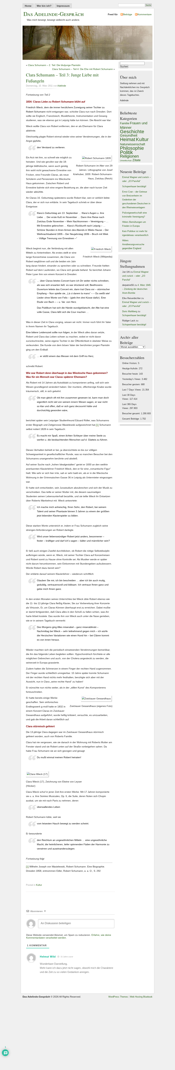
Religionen (129, 156)
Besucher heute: (130, 374)
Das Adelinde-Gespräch (53, 13)
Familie (124, 123)
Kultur (39, 885)
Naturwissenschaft (132, 144)
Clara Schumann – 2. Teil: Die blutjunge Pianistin (54, 65)
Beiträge (127, 14)
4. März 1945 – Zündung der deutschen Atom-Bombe (136, 289)
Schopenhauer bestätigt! (134, 186)
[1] (97, 424)
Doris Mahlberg (129, 311)
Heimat (127, 139)
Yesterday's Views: (132, 379)
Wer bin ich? (44, 5)
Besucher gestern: (131, 384)
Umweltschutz (126, 160)
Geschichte (132, 131)
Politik (126, 152)
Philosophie (132, 148)
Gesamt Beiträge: (131, 419)
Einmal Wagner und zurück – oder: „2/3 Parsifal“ (135, 276)
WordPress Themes (118, 997)
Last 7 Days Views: (132, 390)
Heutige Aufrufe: (130, 368)
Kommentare (145, 14)
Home (28, 5)
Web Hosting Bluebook (141, 997)
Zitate (136, 160)
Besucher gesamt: (131, 413)
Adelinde (61, 86)
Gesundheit (128, 135)
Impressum (63, 5)
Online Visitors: (130, 363)
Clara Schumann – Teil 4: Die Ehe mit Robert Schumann (82, 69)
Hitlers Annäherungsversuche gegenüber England (133, 244)
